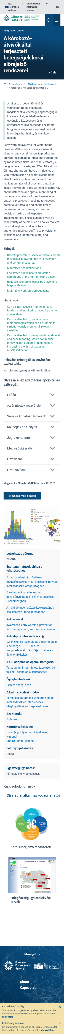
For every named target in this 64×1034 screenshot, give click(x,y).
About (24, 982)
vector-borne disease (42, 629)
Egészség (12, 719)
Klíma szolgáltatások (19, 698)
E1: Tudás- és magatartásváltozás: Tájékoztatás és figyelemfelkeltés (29, 650)
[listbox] (14, 7)
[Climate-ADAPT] (23, 18)
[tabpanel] (32, 867)
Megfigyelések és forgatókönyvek (27, 706)
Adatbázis (17, 84)
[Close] (60, 1007)
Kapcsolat (28, 987)
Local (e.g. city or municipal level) (27, 732)
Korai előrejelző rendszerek (31, 847)
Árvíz (28, 685)
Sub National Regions (20, 741)
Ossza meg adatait (24, 496)
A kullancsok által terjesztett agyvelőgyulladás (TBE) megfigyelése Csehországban (30, 597)
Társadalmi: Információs (21, 667)
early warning (29, 625)
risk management (17, 629)
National (11, 736)
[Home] (5, 84)
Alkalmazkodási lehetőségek (42, 84)
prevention (45, 625)
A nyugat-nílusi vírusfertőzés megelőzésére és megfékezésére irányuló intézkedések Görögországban (32, 582)
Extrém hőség (14, 685)
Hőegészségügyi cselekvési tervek (31, 900)
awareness (13, 625)
